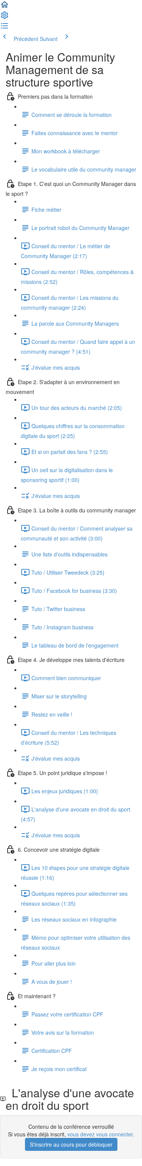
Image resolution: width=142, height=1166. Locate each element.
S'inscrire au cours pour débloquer (71, 1144)
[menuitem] (4, 17)
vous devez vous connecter (100, 1134)
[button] (4, 7)
